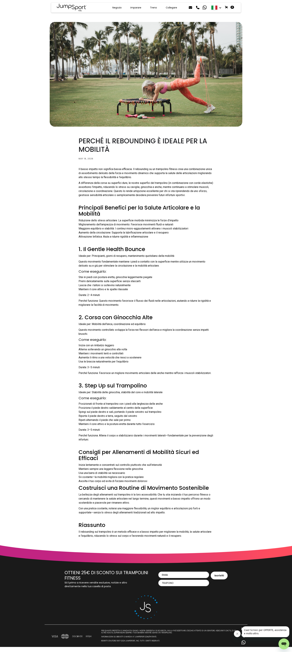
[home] (71, 7)
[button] (216, 7)
